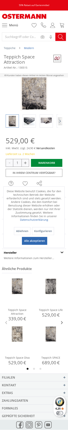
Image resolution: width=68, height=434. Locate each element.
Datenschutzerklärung (34, 220)
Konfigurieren (43, 231)
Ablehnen (22, 231)
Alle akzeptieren (34, 241)
